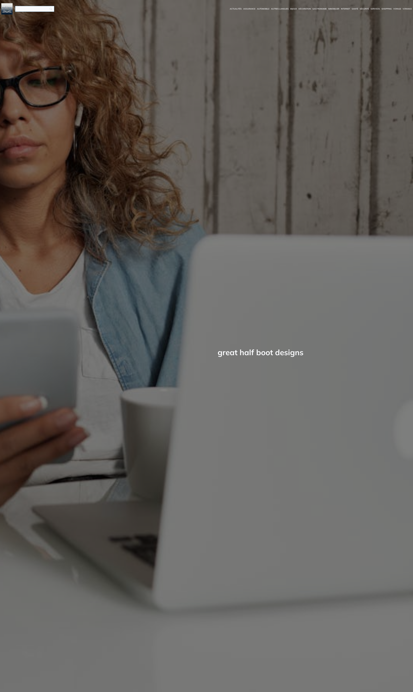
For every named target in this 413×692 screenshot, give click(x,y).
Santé (355, 9)
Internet (345, 9)
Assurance (249, 9)
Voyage (397, 9)
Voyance (407, 9)
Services (375, 9)
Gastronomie (319, 9)
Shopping (387, 9)
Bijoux (293, 9)
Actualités (236, 9)
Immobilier (333, 9)
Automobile (263, 9)
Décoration (304, 9)
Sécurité (364, 9)
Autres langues (280, 9)
